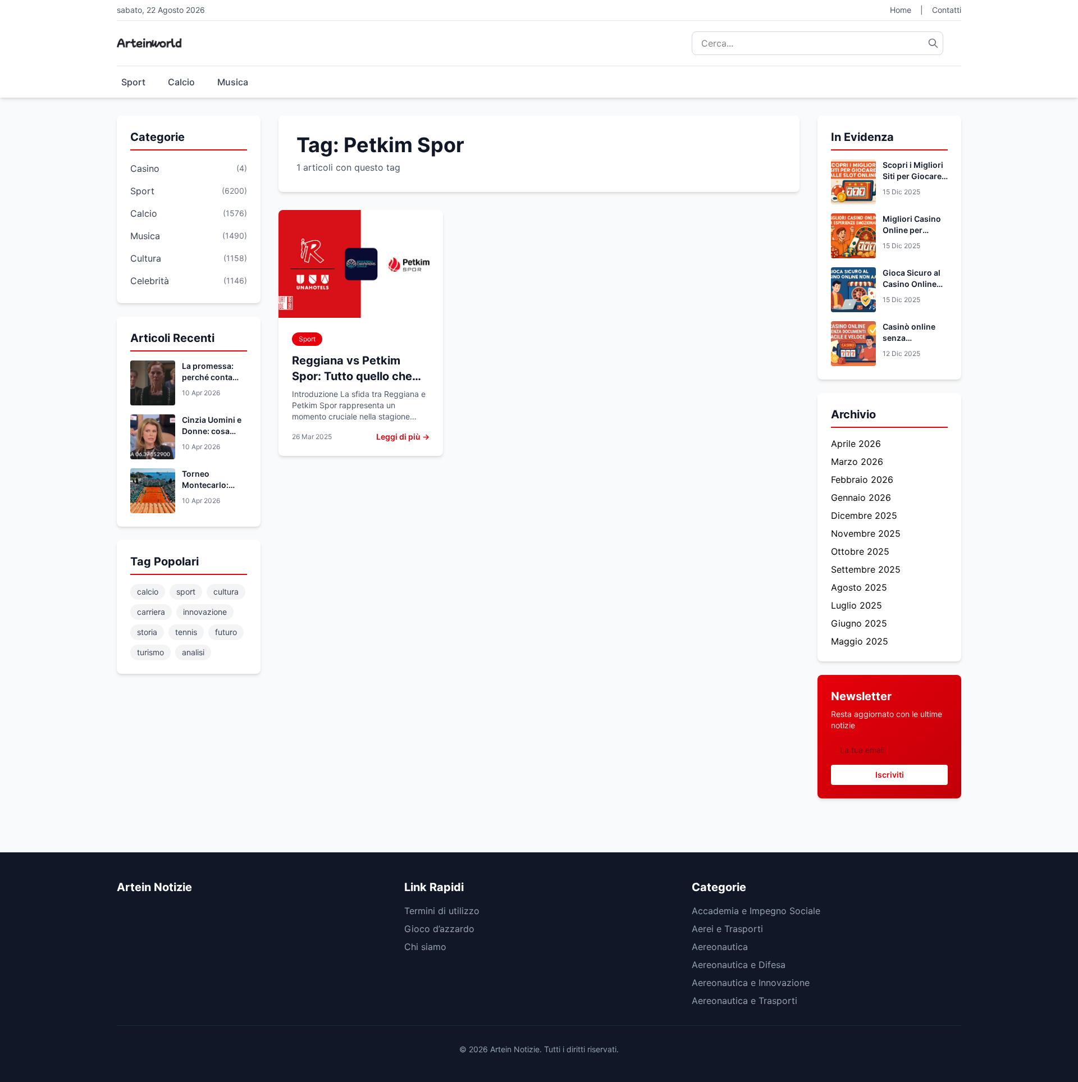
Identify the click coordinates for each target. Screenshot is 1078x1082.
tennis (186, 632)
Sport (133, 82)
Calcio (181, 82)
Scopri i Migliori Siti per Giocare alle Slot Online (913, 176)
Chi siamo (425, 946)
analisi (193, 652)
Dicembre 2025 (864, 515)
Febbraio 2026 (862, 479)
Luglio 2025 (856, 605)
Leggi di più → (403, 436)
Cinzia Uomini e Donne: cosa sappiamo (211, 431)
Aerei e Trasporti (727, 928)
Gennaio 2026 (861, 497)
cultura (226, 591)
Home (900, 10)
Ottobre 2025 (860, 551)
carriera (151, 612)
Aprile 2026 (856, 443)
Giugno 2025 (859, 623)
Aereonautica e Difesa (738, 964)
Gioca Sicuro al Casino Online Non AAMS (911, 284)
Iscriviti (889, 774)
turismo (150, 652)
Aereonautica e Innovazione (751, 982)
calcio (147, 591)
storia (147, 632)
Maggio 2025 (859, 641)
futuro (226, 632)
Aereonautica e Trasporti (744, 1000)
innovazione (205, 612)
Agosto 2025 (859, 587)
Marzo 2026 (857, 461)
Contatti (946, 10)
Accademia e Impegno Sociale (756, 910)
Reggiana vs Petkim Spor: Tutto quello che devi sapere (352, 376)
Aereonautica (720, 946)
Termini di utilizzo (441, 910)
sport (185, 591)
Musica (232, 82)
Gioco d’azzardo (439, 928)
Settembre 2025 (866, 569)
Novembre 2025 (866, 533)
